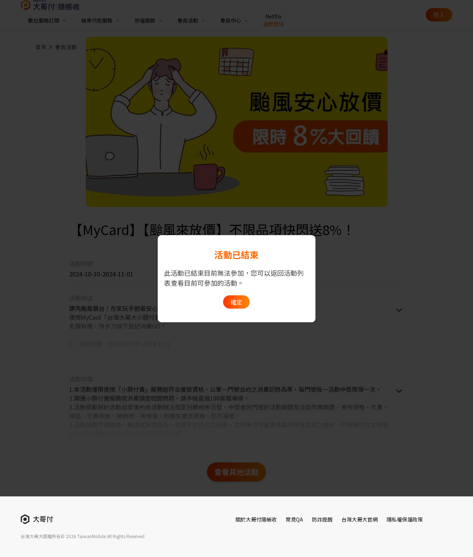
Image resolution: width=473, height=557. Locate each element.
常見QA (294, 519)
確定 (236, 302)
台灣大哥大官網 (359, 519)
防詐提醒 (322, 519)
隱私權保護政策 (405, 519)
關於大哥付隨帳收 (256, 519)
